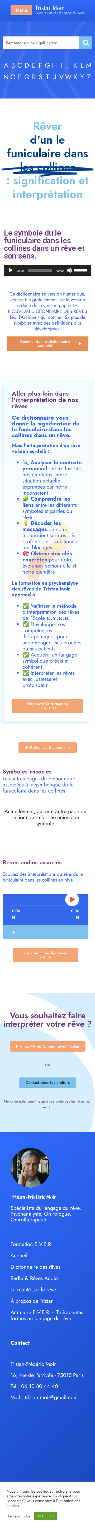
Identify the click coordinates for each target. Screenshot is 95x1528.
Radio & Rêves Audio (34, 1278)
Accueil (19, 1255)
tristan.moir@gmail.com (51, 1397)
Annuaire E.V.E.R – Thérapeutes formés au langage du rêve (47, 1315)
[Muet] (69, 270)
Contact (20, 1343)
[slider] (81, 270)
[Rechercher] (85, 42)
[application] (47, 270)
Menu (21, 10)
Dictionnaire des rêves (35, 1267)
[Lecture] (10, 270)
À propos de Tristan (32, 1301)
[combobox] (41, 42)
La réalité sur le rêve (33, 1289)
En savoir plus (19, 1516)
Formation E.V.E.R (31, 1244)
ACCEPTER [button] (45, 1515)
